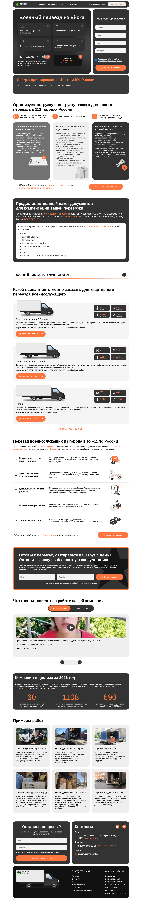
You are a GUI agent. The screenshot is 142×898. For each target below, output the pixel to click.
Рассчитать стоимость (112, 68)
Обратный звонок (117, 4)
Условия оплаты (77, 882)
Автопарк (51, 4)
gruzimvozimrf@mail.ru (88, 854)
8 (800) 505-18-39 (98, 4)
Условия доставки (78, 885)
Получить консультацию (66, 60)
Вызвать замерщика (114, 535)
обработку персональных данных (85, 583)
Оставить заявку (110, 577)
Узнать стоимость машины (32, 334)
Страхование (76, 887)
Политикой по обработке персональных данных (43, 852)
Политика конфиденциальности (83, 890)
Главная (41, 4)
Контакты (63, 4)
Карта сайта (76, 879)
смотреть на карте (91, 838)
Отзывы (73, 4)
